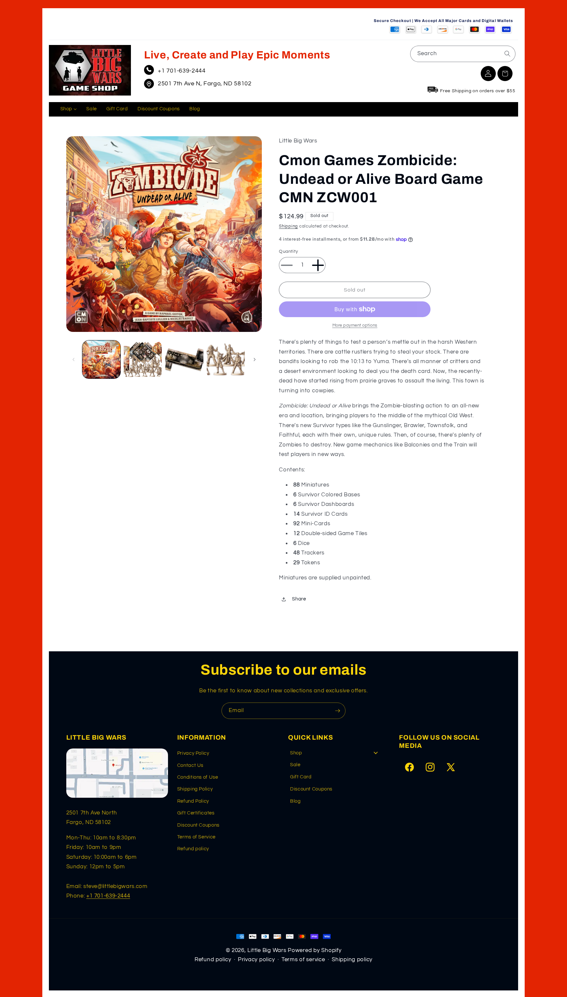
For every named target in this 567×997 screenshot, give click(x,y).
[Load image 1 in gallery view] (101, 359)
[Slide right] (254, 359)
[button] (505, 73)
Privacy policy (256, 960)
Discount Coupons (198, 825)
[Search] (507, 53)
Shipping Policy (195, 789)
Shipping (288, 226)
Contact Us (190, 765)
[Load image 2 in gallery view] (143, 359)
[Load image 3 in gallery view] (184, 359)
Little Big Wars (266, 950)
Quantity (288, 251)
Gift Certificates (196, 813)
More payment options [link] (355, 325)
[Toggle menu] (375, 752)
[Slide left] (73, 359)
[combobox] (462, 53)
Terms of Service (196, 836)
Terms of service (303, 960)
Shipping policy (352, 960)
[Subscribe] (337, 711)
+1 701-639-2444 (181, 71)
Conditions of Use (197, 777)
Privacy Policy (193, 753)
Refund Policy (193, 801)
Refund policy (193, 848)
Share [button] (299, 598)
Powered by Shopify (314, 950)
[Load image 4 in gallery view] (226, 359)
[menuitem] (68, 109)
